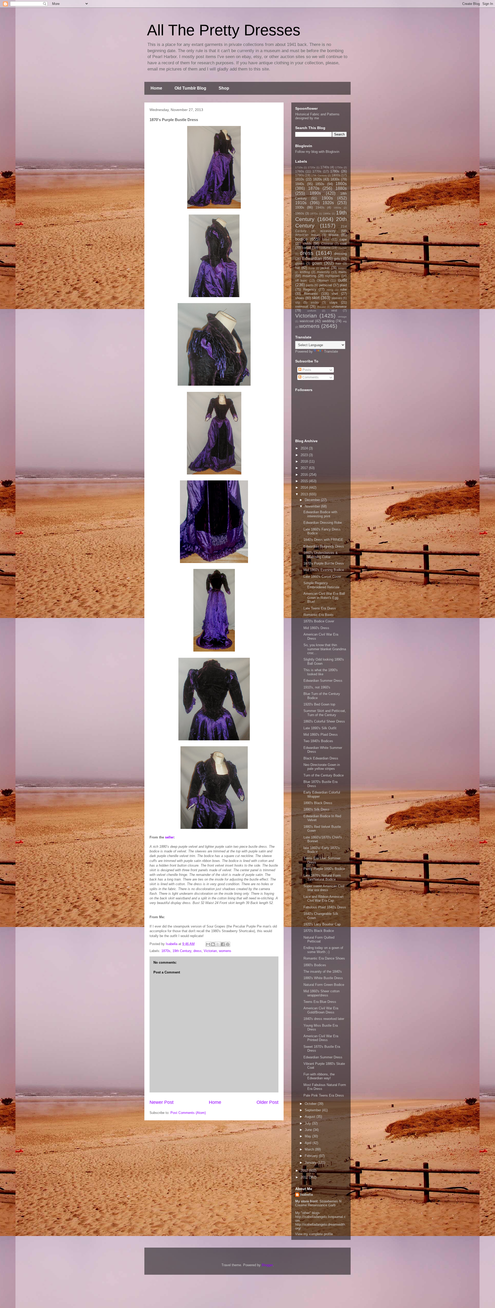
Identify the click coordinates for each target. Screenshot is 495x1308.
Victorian (210, 951)
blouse (334, 235)
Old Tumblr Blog (190, 88)
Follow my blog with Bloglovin (317, 152)
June (309, 1130)
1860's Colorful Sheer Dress (324, 721)
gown (317, 263)
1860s (341, 183)
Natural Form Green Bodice (323, 985)
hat (297, 268)
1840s (299, 184)
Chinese (327, 243)
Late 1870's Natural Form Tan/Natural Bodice (322, 878)
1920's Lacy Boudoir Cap (322, 924)
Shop (224, 88)
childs (307, 243)
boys (326, 239)
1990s (327, 213)
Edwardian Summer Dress (322, 681)
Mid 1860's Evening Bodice (323, 570)
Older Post (267, 1102)
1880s (341, 188)
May (308, 1136)
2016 (305, 475)
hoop (312, 268)
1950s (337, 207)
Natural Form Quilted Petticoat (318, 940)
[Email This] (208, 944)
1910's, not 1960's (316, 687)
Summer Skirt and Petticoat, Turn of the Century (324, 713)
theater (321, 306)
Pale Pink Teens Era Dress (323, 1095)
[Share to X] (217, 944)
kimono (342, 268)
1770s (316, 171)
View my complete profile (314, 1234)
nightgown (332, 276)
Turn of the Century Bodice (323, 775)
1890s (315, 193)
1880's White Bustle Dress (323, 978)
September (313, 1110)
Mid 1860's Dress (316, 628)
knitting (305, 272)
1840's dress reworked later (323, 1019)
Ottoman (323, 280)
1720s (311, 167)
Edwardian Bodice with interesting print (320, 514)
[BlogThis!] (213, 944)
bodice (301, 239)
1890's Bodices (314, 965)
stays (333, 302)
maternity (323, 272)
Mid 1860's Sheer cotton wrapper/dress (321, 993)
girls (337, 259)
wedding (328, 321)
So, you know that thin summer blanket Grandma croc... (324, 649)
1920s (328, 203)
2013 (305, 494)
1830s (335, 179)
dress (197, 951)
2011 (305, 1177)
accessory (328, 231)
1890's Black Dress (317, 803)
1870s (165, 951)
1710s (299, 167)
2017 (305, 468)
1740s (324, 167)
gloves (299, 263)
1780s (334, 171)
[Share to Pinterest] (227, 944)
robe (343, 289)
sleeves (336, 298)
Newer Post (162, 1102)
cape (343, 239)
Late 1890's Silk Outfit (319, 728)
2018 (305, 461)
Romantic (311, 294)
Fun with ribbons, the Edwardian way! (319, 1076)
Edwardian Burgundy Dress (323, 546)
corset (306, 248)
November (313, 506)
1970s (314, 213)
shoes (299, 298)
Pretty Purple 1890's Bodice (324, 869)
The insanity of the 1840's (322, 971)
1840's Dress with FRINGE (323, 540)
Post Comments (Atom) (188, 1113)
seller (169, 837)
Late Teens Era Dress (319, 608)
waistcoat (307, 321)
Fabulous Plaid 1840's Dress (324, 907)
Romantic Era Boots (318, 615)
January (311, 1162)
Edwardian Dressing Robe (322, 523)
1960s (299, 213)
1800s (336, 175)
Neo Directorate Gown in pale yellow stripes (321, 767)
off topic (301, 280)
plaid (343, 285)
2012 (305, 1170)
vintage (342, 316)
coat (343, 243)
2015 (305, 481)
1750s (339, 167)
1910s (301, 203)
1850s (319, 184)
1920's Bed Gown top (319, 704)
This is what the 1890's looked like (320, 672)
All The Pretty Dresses (223, 30)
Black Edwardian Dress (320, 758)
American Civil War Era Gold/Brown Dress (320, 1010)
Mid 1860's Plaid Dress (320, 734)
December (313, 500)
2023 (305, 455)
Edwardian (312, 258)
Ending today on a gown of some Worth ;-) (323, 950)
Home (156, 88)
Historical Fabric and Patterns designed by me (317, 116)
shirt (335, 294)
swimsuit (301, 306)
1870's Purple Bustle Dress (323, 563)
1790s (299, 175)
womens (225, 951)
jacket (324, 268)
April (308, 1143)
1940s (320, 207)
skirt (315, 298)
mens (343, 272)
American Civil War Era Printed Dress (320, 1038)
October (311, 1104)
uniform (311, 310)
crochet (342, 248)
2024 (305, 448)
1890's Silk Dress (316, 809)
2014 (305, 487)
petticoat (325, 285)
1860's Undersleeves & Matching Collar (320, 555)
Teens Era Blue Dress (319, 1002)
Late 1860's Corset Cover (322, 576)
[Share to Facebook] (222, 944)
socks (315, 302)
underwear (339, 306)
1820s (317, 179)
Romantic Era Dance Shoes (324, 958)
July (308, 1123)
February (312, 1156)
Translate (331, 351)
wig (345, 321)
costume (325, 247)
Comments (310, 377)
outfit (342, 280)
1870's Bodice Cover (318, 621)
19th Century (181, 951)
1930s (299, 207)
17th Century (319, 175)
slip (297, 302)
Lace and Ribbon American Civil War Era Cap (323, 899)
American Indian (307, 234)
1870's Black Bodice (318, 931)
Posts (306, 370)
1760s (299, 171)
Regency (309, 289)
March (310, 1149)
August (310, 1117)
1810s (299, 179)
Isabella (306, 1194)
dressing (340, 254)
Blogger (267, 1265)
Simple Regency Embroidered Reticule (321, 585)
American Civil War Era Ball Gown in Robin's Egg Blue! (324, 598)
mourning (309, 276)
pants (310, 285)
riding (330, 289)
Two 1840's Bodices (318, 741)
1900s (327, 198)
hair (338, 263)
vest (334, 310)
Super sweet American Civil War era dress (323, 888)
